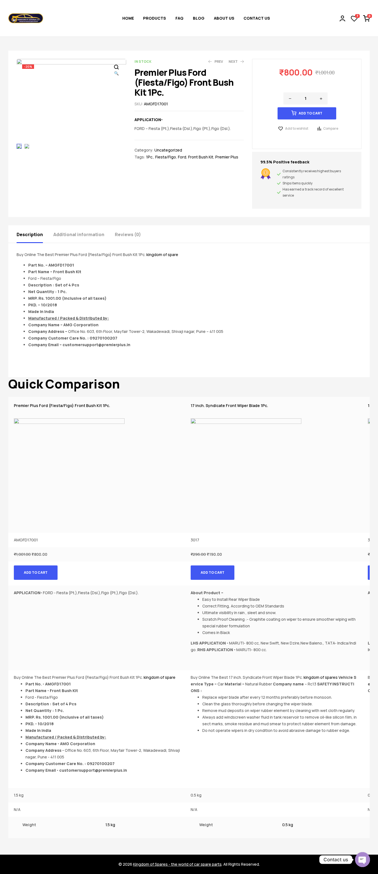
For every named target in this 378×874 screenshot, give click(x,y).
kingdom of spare (162, 254)
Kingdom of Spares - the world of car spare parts (177, 864)
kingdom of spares (321, 677)
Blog (198, 18)
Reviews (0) (128, 234)
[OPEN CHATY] (362, 859)
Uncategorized (168, 150)
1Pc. (149, 157)
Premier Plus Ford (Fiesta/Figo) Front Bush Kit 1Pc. (62, 405)
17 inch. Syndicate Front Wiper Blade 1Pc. (229, 405)
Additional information (78, 234)
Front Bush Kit (200, 157)
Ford (182, 157)
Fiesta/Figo (165, 157)
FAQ (179, 18)
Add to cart (310, 113)
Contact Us (257, 18)
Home (128, 18)
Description (30, 234)
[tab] (35, 234)
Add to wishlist (296, 128)
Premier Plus (226, 157)
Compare (330, 128)
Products (154, 18)
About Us (224, 18)
